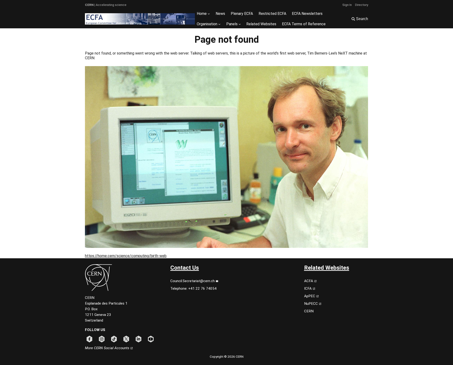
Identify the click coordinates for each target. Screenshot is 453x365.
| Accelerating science (105, 5)
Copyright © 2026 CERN (226, 356)
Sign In (347, 5)
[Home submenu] (209, 14)
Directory (361, 5)
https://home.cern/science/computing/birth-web (126, 256)
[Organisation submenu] (219, 24)
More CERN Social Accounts (107, 348)
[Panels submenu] (240, 24)
